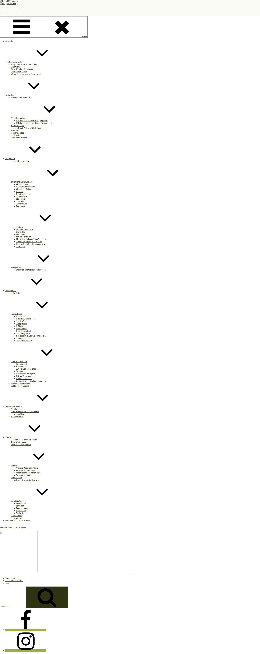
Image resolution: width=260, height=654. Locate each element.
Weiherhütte (21, 513)
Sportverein (21, 338)
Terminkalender (17, 125)
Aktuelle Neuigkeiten (20, 118)
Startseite (9, 41)
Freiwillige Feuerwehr (25, 319)
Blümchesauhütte (23, 508)
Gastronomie (16, 515)
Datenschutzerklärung (14, 580)
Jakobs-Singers (22, 321)
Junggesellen (21, 323)
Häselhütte (20, 506)
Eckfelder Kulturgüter (25, 374)
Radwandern (16, 477)
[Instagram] (25, 650)
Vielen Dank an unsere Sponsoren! (26, 74)
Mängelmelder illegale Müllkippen (31, 270)
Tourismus (9, 437)
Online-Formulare (24, 237)
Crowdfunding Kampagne (22, 69)
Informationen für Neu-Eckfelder (25, 411)
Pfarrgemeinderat (23, 331)
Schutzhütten (16, 501)
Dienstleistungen (18, 227)
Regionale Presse (18, 133)
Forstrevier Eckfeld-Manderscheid (30, 244)
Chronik (19, 366)
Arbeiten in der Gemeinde (27, 369)
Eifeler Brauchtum (24, 376)
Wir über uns (10, 290)
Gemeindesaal (22, 184)
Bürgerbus (20, 232)
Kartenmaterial (17, 416)
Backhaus (20, 206)
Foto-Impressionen (19, 138)
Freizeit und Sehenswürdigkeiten (25, 480)
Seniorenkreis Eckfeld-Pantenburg (31, 336)
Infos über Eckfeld (19, 361)
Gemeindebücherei (24, 189)
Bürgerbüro (21, 234)
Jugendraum (21, 204)
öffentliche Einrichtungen (21, 182)
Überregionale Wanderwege (28, 473)
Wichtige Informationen (21, 97)
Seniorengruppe (23, 333)
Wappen (19, 371)
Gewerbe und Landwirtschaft (17, 520)
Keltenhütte (21, 510)
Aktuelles (9, 95)
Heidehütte (21, 199)
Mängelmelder (17, 267)
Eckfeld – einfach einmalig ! (12, 8)
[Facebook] (25, 630)
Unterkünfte (16, 518)
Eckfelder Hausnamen (20, 383)
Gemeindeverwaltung (20, 161)
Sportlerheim (21, 196)
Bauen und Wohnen (13, 407)
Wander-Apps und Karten (27, 468)
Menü (84, 36)
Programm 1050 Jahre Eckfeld (24, 64)
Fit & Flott (20, 316)
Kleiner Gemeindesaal (25, 187)
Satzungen (20, 246)
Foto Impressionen (19, 72)
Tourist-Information (19, 442)
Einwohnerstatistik (24, 378)
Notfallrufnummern (24, 229)
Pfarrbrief (15, 130)
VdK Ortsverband (24, 341)
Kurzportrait (21, 364)
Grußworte (15, 67)
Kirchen (19, 191)
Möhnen (19, 326)
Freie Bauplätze (17, 414)
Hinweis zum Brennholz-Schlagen (31, 239)
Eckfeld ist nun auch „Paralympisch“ (32, 120)
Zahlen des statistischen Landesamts (31, 381)
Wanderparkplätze (24, 475)
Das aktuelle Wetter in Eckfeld (24, 440)
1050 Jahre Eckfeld (13, 62)
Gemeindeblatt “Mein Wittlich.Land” (26, 128)
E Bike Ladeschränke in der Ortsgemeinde (34, 123)
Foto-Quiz (15, 293)
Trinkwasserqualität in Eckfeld (29, 241)
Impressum (10, 578)
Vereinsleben (16, 314)
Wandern (15, 465)
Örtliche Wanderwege (25, 470)
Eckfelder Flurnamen (20, 386)
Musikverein (21, 328)
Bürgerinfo (10, 158)
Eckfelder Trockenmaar (21, 444)
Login (8, 583)
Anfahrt (14, 409)
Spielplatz (20, 201)
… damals (15, 135)
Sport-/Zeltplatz (23, 194)
